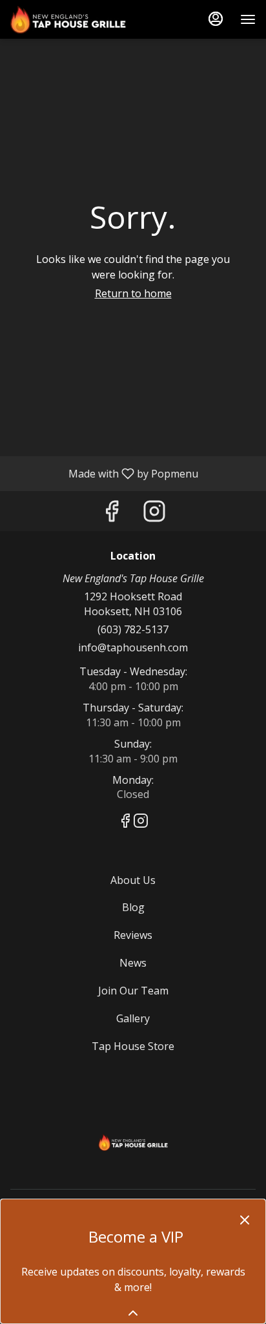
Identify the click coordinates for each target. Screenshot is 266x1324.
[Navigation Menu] (248, 19)
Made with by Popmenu (104, 473)
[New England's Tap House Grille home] (68, 19)
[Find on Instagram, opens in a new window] (154, 514)
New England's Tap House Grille (133, 1140)
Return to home (133, 293)
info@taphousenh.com (133, 647)
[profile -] (215, 18)
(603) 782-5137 (133, 629)
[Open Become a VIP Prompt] (133, 1313)
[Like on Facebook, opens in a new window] (111, 514)
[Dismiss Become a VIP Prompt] (244, 1219)
